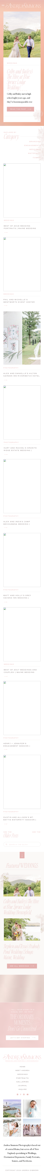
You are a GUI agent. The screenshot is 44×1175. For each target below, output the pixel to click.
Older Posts (10, 835)
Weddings (12, 63)
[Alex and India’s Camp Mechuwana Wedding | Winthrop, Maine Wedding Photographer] (5, 527)
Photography (11, 368)
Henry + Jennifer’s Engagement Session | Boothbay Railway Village (19, 746)
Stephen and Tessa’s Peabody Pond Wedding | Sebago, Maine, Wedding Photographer (21, 954)
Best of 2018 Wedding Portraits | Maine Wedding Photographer (20, 228)
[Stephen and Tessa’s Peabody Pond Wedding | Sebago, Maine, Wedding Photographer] (21, 929)
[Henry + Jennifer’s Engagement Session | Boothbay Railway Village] (5, 749)
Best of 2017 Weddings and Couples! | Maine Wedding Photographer (20, 672)
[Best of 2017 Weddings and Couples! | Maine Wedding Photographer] (6, 676)
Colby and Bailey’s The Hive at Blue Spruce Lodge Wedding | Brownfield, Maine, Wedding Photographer (20, 87)
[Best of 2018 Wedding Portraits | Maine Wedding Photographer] (6, 232)
